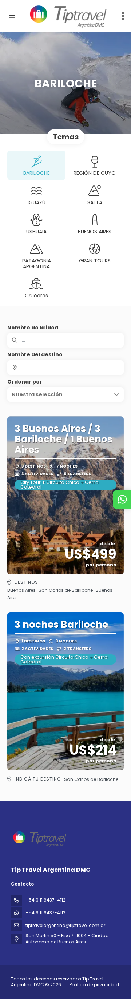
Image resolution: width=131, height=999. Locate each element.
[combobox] (65, 367)
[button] (65, 394)
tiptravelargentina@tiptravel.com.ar (65, 925)
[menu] (123, 16)
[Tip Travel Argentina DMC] (39, 839)
